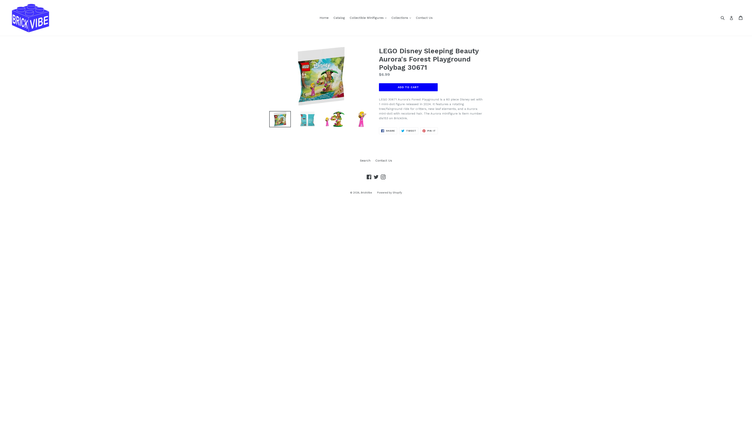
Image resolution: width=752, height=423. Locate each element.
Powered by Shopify (389, 192)
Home (324, 18)
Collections (402, 18)
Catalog (339, 18)
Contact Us (424, 18)
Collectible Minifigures (369, 18)
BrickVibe (366, 192)
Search (365, 160)
